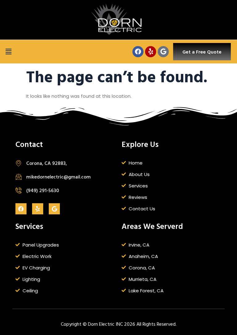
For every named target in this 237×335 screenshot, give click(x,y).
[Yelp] (150, 51)
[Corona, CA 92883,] (18, 163)
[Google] (163, 51)
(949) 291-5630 (42, 190)
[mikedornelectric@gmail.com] (18, 177)
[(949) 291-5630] (18, 190)
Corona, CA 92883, (46, 163)
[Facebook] (137, 51)
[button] (8, 52)
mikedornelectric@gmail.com (58, 176)
